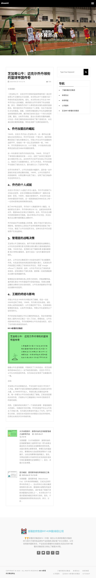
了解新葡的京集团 (68, 90)
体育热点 (65, 95)
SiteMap (86, 574)
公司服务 (65, 105)
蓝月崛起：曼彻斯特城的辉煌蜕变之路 (34, 472)
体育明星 (65, 100)
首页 (25, 40)
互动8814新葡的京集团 (70, 111)
